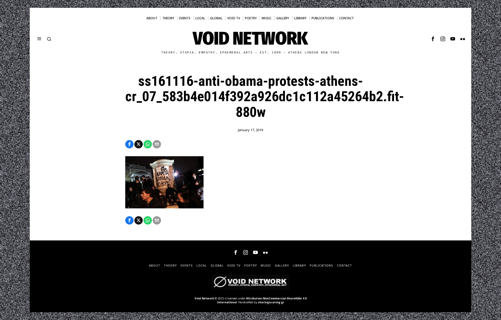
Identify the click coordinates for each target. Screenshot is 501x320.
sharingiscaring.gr (271, 302)
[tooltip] (433, 39)
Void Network (204, 298)
